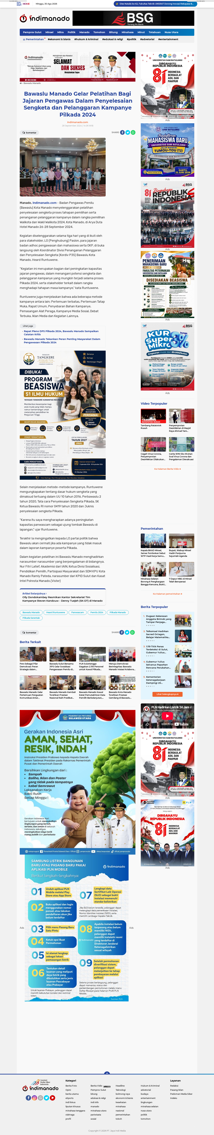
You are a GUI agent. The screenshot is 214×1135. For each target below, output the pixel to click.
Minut (141, 32)
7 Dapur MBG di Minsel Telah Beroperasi (180, 580)
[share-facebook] (122, 132)
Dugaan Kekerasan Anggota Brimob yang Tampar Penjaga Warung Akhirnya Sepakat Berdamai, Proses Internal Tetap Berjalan (158, 619)
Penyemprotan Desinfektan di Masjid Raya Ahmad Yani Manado (180, 428)
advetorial (148, 39)
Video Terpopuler (154, 403)
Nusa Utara (171, 32)
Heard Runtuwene (55, 612)
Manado (84, 32)
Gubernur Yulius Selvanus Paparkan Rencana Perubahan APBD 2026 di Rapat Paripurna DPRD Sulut (158, 664)
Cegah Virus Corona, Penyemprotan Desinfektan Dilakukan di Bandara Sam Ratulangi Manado (152, 457)
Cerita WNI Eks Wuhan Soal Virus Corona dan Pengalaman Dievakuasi (181, 457)
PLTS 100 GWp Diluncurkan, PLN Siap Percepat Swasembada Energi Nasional (157, 4)
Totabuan (155, 32)
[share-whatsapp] (133, 132)
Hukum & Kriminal (87, 39)
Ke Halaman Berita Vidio (166, 469)
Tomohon (99, 32)
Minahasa (128, 32)
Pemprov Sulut (32, 32)
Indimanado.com (45, 203)
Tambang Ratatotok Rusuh (151, 427)
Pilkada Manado (118, 612)
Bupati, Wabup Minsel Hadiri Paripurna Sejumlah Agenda (180, 553)
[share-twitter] (127, 132)
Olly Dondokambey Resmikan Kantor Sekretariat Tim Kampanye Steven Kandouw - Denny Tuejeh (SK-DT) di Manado (62, 599)
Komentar (31, 132)
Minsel (49, 32)
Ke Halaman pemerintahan (167, 594)
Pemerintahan (35, 39)
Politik (71, 32)
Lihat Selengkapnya (167, 694)
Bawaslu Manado (31, 612)
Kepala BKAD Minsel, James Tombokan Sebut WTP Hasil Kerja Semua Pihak (153, 553)
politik (132, 39)
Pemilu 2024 (96, 612)
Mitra (60, 32)
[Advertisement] (122, 188)
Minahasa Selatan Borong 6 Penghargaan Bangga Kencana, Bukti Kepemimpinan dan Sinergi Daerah (153, 582)
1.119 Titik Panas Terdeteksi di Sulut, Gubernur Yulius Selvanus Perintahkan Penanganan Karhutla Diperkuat (158, 649)
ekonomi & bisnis (59, 39)
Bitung (113, 32)
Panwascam (77, 612)
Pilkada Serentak (31, 618)
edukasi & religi (113, 39)
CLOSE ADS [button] (13, 1)
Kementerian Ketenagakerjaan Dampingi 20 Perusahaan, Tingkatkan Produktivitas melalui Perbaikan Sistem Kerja (158, 680)
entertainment (169, 39)
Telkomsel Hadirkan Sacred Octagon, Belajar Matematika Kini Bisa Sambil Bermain (157, 634)
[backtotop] (107, 1074)
